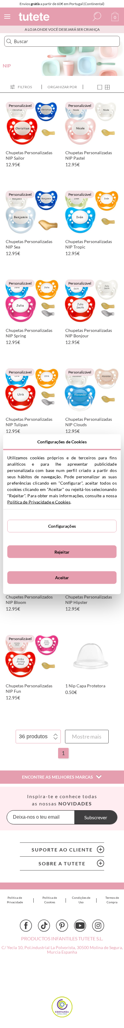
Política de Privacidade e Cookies (38, 501)
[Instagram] (98, 926)
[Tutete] (35, 18)
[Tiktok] (44, 926)
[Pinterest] (62, 926)
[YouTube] (80, 926)
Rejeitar (62, 551)
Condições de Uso (81, 900)
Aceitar (62, 577)
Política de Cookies (49, 900)
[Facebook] (26, 926)
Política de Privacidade (15, 900)
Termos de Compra (112, 900)
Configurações (62, 526)
